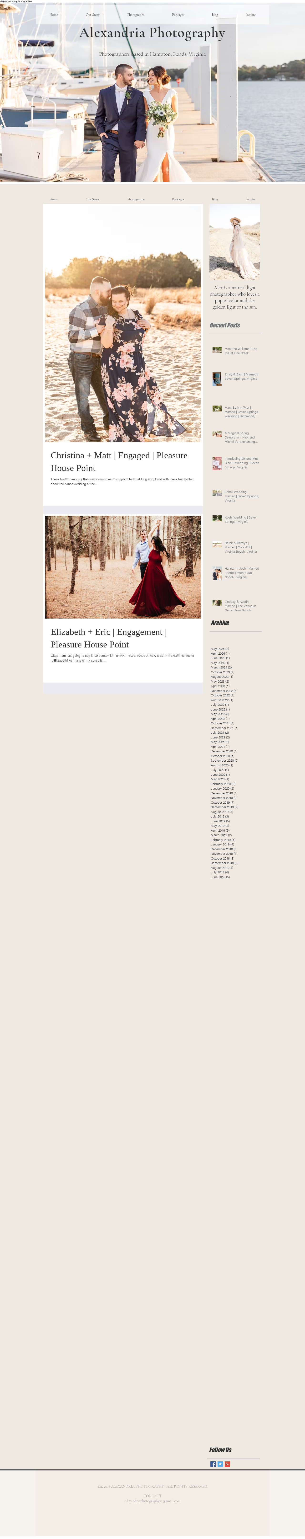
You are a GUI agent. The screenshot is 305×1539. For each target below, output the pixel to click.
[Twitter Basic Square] (220, 1464)
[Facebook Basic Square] (213, 1464)
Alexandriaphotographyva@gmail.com (152, 1501)
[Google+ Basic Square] (227, 1464)
